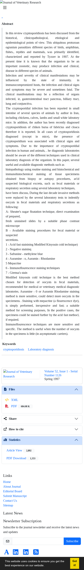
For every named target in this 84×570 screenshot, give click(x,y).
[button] (45, 565)
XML (14, 400)
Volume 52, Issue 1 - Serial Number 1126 (61, 373)
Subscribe (72, 541)
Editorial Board (12, 491)
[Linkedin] (15, 553)
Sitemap (8, 505)
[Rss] (36, 553)
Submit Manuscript (15, 496)
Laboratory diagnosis (41, 349)
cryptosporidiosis (13, 349)
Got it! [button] (74, 563)
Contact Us (10, 500)
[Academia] (6, 553)
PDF (20, 406)
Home (7, 482)
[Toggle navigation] (41, 8)
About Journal (12, 486)
